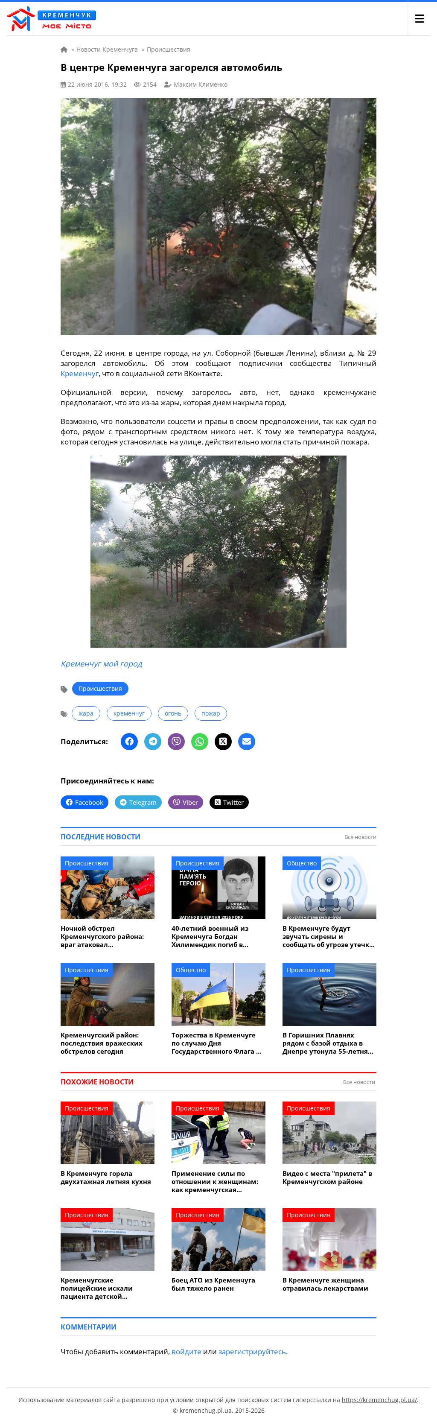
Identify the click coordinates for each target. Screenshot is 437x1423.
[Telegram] (152, 741)
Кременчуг (80, 373)
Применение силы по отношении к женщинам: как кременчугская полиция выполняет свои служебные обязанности (215, 1181)
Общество (302, 863)
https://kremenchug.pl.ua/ (379, 1400)
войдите (186, 1351)
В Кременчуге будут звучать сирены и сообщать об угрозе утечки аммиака (328, 936)
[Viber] (176, 741)
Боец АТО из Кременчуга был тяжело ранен (213, 1284)
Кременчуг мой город (101, 663)
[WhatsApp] (199, 741)
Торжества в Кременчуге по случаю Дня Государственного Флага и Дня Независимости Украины (216, 1043)
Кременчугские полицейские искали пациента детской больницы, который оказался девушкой (97, 1288)
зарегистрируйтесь (252, 1351)
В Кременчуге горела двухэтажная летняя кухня (106, 1177)
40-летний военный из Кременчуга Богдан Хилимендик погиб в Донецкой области (210, 936)
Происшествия (100, 688)
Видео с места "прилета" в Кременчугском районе (327, 1177)
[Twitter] (223, 741)
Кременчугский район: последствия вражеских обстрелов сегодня (102, 1043)
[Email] (246, 741)
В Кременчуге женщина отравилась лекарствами (325, 1284)
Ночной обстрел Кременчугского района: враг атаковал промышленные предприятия (102, 936)
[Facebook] (129, 741)
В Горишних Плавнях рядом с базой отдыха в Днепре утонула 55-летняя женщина (327, 1043)
